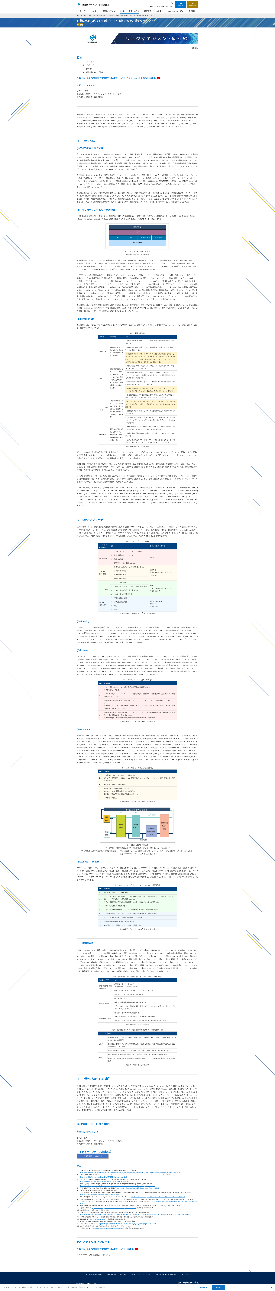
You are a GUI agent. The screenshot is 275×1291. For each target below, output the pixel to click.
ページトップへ (270, 1264)
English (152, 6)
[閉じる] (271, 1287)
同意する (219, 1287)
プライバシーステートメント (140, 1275)
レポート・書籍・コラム (129, 11)
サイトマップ (186, 1275)
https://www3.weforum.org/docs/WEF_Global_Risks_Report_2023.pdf (137, 1188)
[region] (137, 1287)
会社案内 (159, 11)
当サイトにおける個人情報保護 (165, 1275)
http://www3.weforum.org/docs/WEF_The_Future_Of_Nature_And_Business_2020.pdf (158, 1197)
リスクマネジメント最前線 (106, 15)
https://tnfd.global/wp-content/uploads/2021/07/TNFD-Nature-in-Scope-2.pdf (103, 1177)
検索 (172, 3)
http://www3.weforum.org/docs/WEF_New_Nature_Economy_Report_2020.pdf (104, 1181)
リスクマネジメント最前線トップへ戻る (94, 1255)
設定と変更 (203, 1287)
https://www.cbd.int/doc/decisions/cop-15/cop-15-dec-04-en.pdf (99, 1194)
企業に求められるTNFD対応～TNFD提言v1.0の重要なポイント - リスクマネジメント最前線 (118, 78)
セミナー (94, 11)
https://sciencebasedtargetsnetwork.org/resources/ (108, 1228)
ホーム (79, 15)
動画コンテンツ (109, 11)
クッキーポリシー (89, 1287)
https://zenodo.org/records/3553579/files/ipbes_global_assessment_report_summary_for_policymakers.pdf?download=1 (117, 1186)
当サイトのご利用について (93, 1275)
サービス (82, 11)
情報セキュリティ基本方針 (117, 1275)
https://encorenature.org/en (97, 1219)
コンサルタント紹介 (176, 11)
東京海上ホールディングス (164, 6)
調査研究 (147, 11)
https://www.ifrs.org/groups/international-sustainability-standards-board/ (114, 1208)
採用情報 (192, 11)
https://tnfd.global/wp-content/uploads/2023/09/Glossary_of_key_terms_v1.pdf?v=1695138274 (128, 1224)
